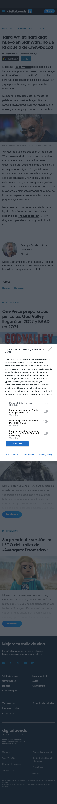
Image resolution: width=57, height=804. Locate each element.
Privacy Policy (45, 454)
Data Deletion (11, 454)
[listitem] (28, 404)
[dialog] (28, 402)
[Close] (51, 350)
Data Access (28, 454)
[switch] (45, 411)
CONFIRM (17, 444)
